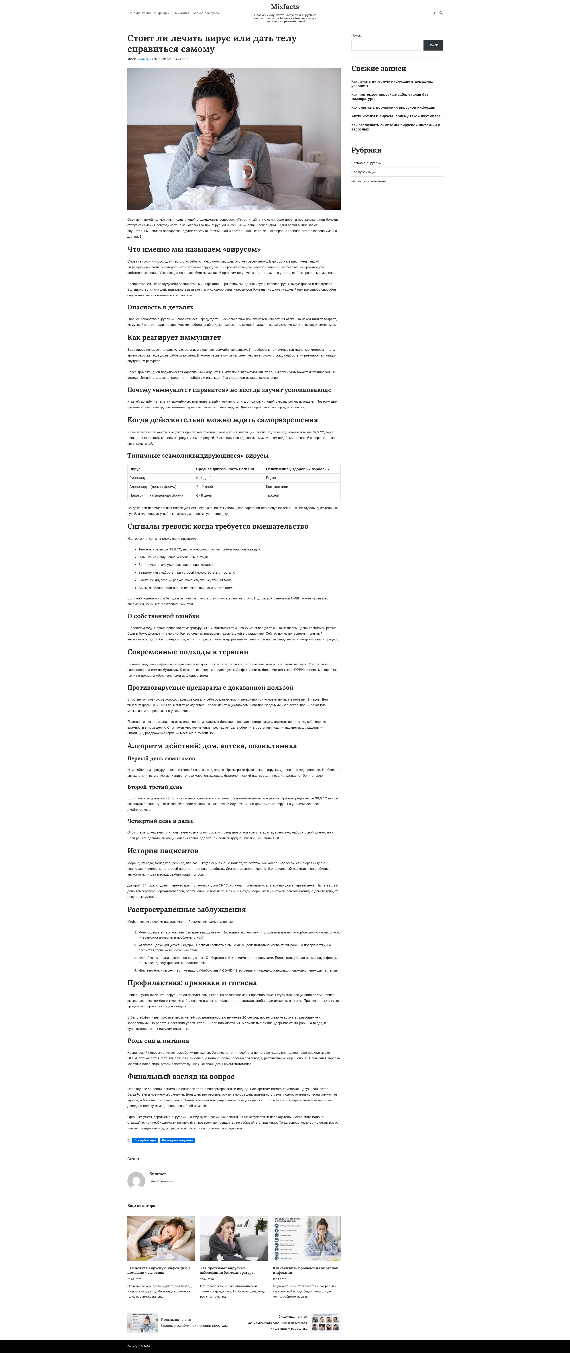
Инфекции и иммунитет (171, 13)
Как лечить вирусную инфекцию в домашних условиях (158, 1270)
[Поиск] (441, 12)
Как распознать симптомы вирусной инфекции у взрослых (395, 127)
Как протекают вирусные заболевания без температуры (227, 1270)
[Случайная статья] (434, 13)
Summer (143, 59)
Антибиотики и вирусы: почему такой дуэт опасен (397, 116)
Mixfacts (285, 6)
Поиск (356, 35)
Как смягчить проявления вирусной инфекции (393, 107)
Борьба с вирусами (207, 13)
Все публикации (139, 13)
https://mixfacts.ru (161, 1181)
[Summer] (136, 1181)
